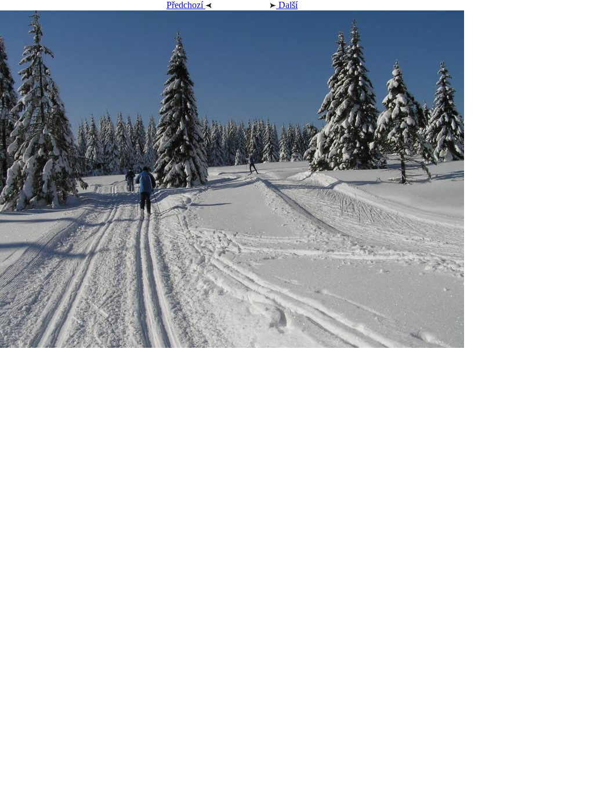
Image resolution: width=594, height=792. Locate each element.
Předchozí (185, 5)
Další (287, 5)
